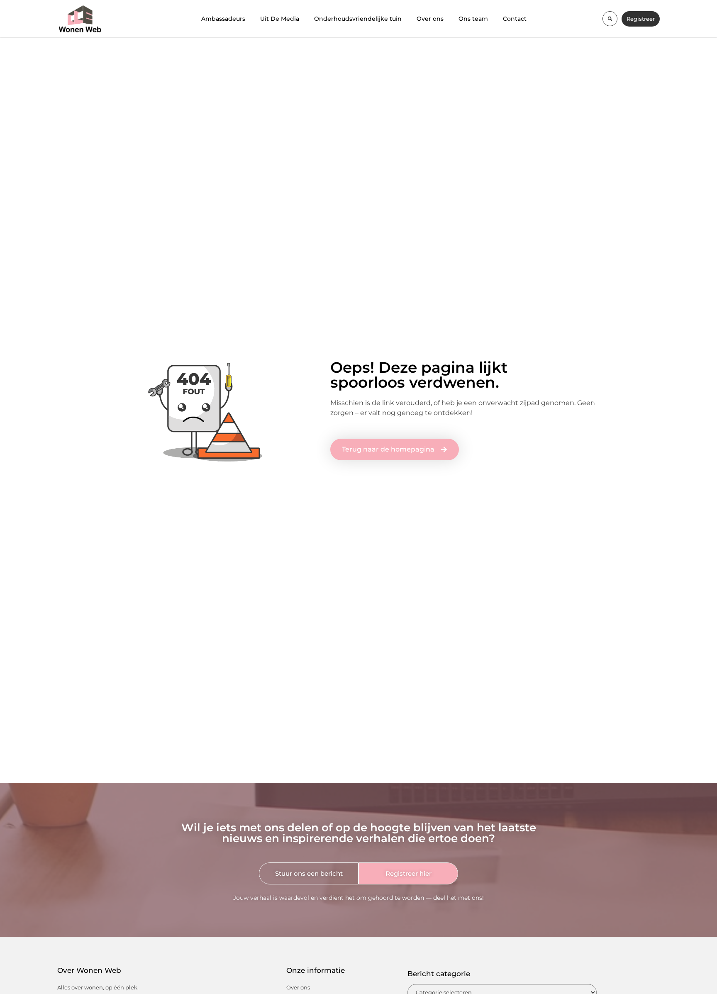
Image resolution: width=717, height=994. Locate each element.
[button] (609, 18)
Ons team (473, 18)
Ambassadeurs (223, 18)
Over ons (430, 18)
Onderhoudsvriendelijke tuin (358, 18)
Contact (515, 18)
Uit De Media (279, 18)
